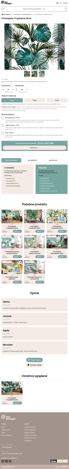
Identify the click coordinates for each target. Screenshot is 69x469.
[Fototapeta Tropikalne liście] (12, 216)
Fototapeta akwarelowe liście (57, 252)
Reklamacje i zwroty (30, 438)
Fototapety (7, 14)
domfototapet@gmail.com (11, 454)
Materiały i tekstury (30, 427)
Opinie (3, 432)
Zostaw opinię (36, 365)
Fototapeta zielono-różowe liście (34, 252)
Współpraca (28, 440)
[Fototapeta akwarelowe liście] (57, 242)
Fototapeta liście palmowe (12, 278)
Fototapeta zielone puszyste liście (12, 252)
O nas (3, 427)
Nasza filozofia (5, 430)
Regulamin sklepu (29, 432)
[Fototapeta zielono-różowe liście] (34, 242)
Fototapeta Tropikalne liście (12, 227)
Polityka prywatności (30, 435)
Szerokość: (6, 85)
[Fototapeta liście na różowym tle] (34, 267)
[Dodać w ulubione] (20, 211)
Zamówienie (33, 148)
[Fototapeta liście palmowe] (12, 267)
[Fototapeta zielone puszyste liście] (12, 242)
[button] (22, 74)
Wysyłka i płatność (29, 430)
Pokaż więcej (36, 360)
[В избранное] (57, 3)
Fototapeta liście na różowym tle (34, 278)
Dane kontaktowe (6, 435)
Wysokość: (19, 85)
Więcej (16, 231)
